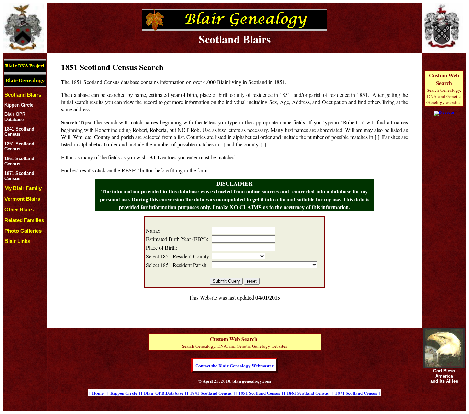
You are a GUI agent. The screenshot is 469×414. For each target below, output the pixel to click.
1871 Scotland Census (19, 176)
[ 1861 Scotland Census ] (307, 393)
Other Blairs (19, 209)
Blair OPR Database (14, 117)
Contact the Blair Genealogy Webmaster (234, 365)
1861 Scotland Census (19, 161)
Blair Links (17, 241)
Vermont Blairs (22, 199)
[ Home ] (97, 393)
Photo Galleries (23, 231)
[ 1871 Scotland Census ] (356, 393)
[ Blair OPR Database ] (163, 393)
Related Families (24, 220)
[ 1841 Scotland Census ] (211, 393)
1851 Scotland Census (19, 146)
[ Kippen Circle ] (123, 393)
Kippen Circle (18, 105)
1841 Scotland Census (19, 131)
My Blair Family (23, 188)
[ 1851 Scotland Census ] (259, 393)
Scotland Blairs (22, 95)
